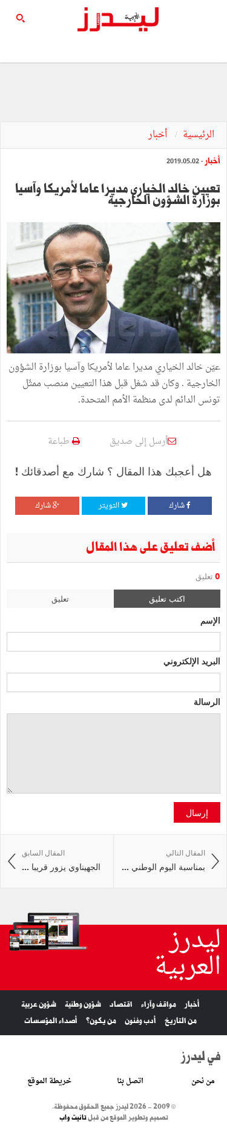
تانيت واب (73, 1118)
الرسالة (207, 701)
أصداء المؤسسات (50, 1020)
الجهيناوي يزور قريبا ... (61, 860)
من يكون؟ (101, 1020)
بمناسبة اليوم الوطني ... (163, 860)
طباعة (60, 441)
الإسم (210, 620)
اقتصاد (121, 1004)
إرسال (197, 812)
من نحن (203, 1081)
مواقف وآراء (158, 1004)
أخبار (158, 135)
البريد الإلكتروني (191, 661)
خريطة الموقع (49, 1081)
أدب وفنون (140, 1020)
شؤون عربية (38, 1004)
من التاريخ (181, 1020)
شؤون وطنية (83, 1004)
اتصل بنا (130, 1081)
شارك (177, 505)
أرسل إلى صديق (139, 441)
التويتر (110, 505)
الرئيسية (198, 135)
